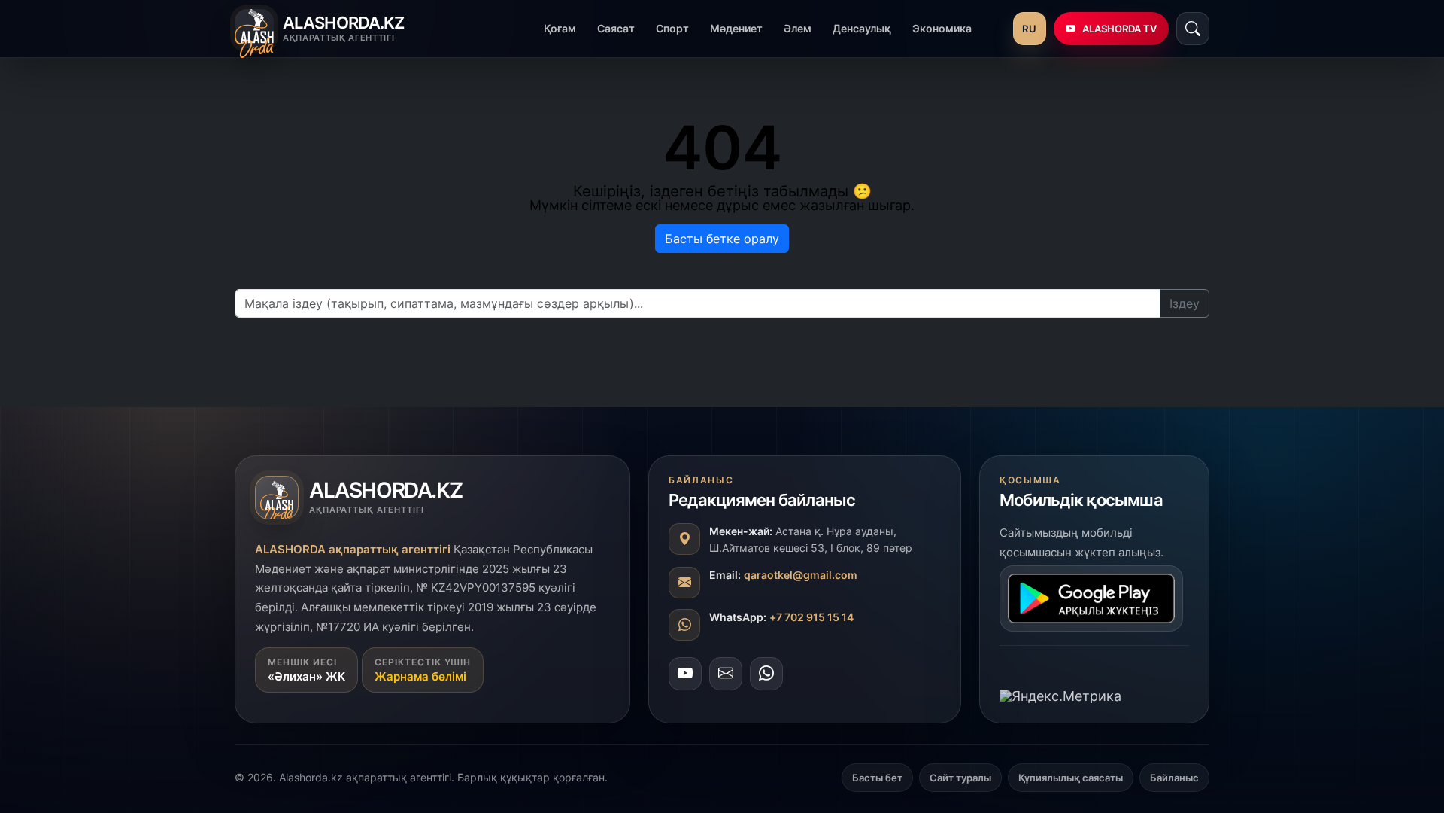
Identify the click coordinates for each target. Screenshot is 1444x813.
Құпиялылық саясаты (1070, 778)
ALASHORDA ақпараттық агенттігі (352, 549)
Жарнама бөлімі (420, 676)
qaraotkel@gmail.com (800, 574)
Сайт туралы (960, 778)
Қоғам (560, 28)
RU (1029, 29)
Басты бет (877, 778)
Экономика (942, 28)
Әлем (797, 28)
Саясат (616, 28)
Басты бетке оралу (722, 238)
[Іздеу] (1192, 28)
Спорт (672, 28)
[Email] (725, 673)
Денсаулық (862, 28)
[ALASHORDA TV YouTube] (685, 673)
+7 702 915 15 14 (811, 617)
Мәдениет (736, 28)
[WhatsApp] (766, 673)
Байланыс (1174, 778)
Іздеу (1184, 303)
